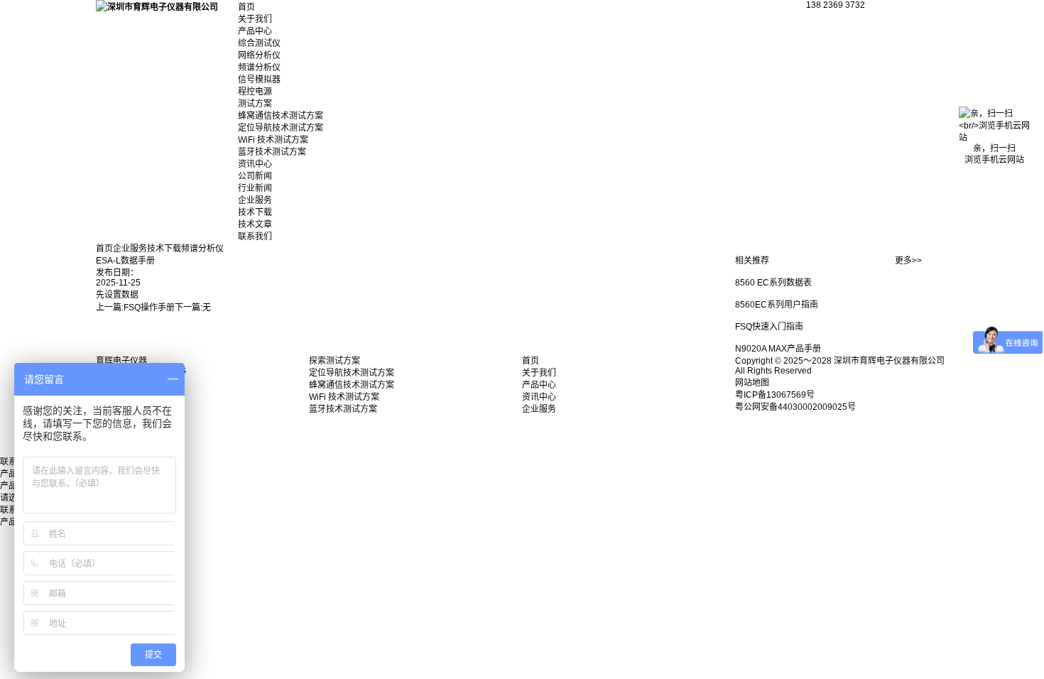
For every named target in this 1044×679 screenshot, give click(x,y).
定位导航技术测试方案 (280, 128)
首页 (246, 7)
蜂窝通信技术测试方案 (280, 116)
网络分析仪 (259, 55)
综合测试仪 (259, 43)
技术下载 (255, 212)
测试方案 (255, 104)
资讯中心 (255, 164)
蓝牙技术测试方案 (272, 152)
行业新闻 (255, 188)
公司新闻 (255, 176)
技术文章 (255, 224)
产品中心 (255, 31)
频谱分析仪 (259, 67)
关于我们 (255, 19)
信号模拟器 (259, 80)
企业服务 (255, 200)
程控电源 (255, 92)
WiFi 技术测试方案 (273, 140)
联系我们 (255, 236)
